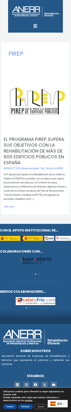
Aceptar (10, 406)
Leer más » (9, 206)
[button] (35, 26)
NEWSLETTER (12, 168)
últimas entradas (30, 168)
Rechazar (25, 406)
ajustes (28, 400)
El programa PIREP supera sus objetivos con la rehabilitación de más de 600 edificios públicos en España (34, 151)
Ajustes (41, 406)
